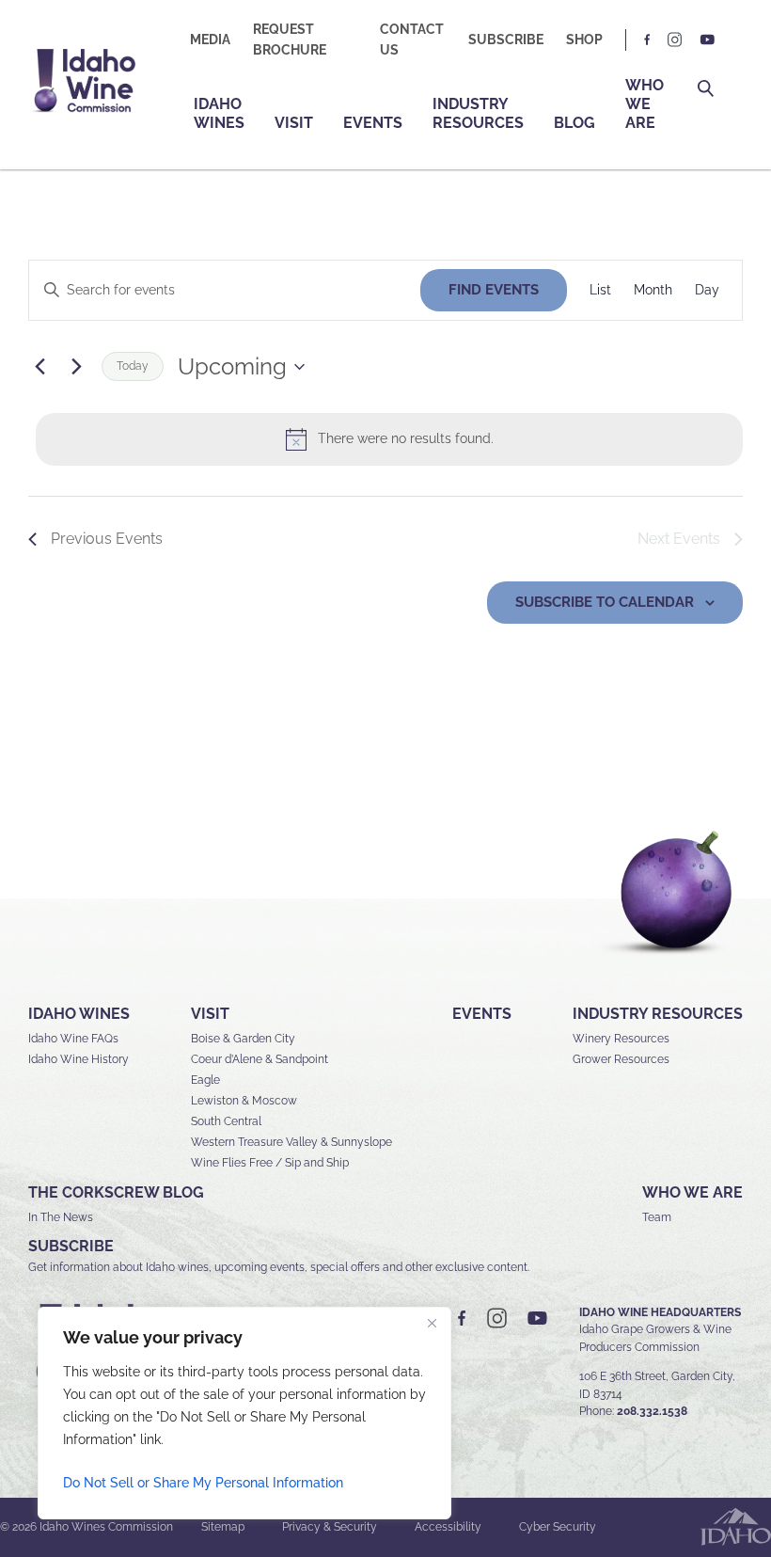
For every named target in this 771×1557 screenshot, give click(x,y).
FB (647, 40)
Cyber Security (557, 1526)
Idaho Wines (219, 113)
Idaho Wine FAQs (73, 1038)
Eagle (205, 1080)
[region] (244, 1413)
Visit (294, 123)
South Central (226, 1121)
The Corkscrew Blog (116, 1192)
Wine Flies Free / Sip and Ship (270, 1162)
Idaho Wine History (78, 1059)
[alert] (389, 439)
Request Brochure (289, 39)
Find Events (493, 289)
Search (705, 89)
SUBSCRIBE (71, 1246)
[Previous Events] (39, 367)
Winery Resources (621, 1038)
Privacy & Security (329, 1526)
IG (675, 40)
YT (707, 40)
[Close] (431, 1322)
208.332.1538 (652, 1411)
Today (133, 366)
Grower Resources (621, 1059)
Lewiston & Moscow (244, 1100)
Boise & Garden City (243, 1038)
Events (372, 123)
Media (210, 39)
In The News (60, 1217)
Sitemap (222, 1526)
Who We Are (644, 104)
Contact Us (412, 39)
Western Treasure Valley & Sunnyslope (291, 1142)
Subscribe (505, 39)
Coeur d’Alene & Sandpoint (259, 1059)
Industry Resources (478, 113)
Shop (584, 39)
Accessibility (448, 1526)
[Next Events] (76, 367)
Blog (574, 123)
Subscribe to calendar (604, 602)
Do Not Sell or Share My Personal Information (203, 1482)
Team (656, 1217)
